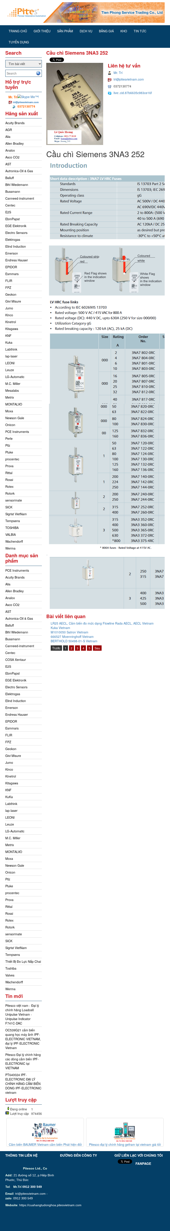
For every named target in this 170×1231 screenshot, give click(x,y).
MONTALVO (13, 404)
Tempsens (12, 521)
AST (8, 164)
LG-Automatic (14, 376)
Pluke (9, 452)
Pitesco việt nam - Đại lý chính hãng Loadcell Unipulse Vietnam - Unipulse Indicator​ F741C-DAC (22, 1014)
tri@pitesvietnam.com (26, 102)
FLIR (8, 280)
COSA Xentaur (15, 659)
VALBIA (10, 534)
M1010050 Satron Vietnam (69, 632)
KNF (8, 335)
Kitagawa (11, 328)
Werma (10, 548)
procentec (12, 459)
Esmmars (12, 274)
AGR (8, 129)
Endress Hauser (16, 260)
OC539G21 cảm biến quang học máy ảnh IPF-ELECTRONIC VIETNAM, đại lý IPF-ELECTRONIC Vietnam (23, 1039)
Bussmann (12, 191)
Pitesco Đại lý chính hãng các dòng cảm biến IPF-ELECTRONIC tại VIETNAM (23, 1061)
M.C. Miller (12, 383)
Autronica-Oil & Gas (19, 171)
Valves (9, 975)
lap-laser (11, 356)
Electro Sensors (16, 232)
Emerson (11, 253)
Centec (10, 205)
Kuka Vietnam (60, 627)
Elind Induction (15, 246)
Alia (7, 136)
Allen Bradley (14, 143)
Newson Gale (14, 418)
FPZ (8, 287)
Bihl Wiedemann (16, 184)
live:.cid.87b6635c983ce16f (133, 93)
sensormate (13, 500)
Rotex (9, 486)
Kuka (8, 342)
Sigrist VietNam (16, 514)
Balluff (9, 178)
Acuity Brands (15, 123)
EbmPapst (12, 219)
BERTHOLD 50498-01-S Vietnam (74, 641)
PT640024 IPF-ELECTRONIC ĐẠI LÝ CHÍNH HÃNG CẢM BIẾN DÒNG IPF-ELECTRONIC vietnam (23, 1084)
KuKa (9, 797)
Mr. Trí (118, 72)
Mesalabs (12, 390)
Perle (9, 438)
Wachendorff (14, 541)
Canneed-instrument (19, 198)
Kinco (9, 315)
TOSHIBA (12, 527)
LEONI (10, 363)
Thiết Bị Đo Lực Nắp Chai (23, 961)
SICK (8, 507)
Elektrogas (12, 239)
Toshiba (10, 968)
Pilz (7, 445)
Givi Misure (13, 301)
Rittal (8, 473)
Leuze (9, 370)
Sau (97, 648)
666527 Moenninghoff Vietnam (72, 636)
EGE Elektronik (15, 226)
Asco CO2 (12, 157)
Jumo (9, 308)
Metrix (9, 397)
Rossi (9, 479)
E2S (8, 212)
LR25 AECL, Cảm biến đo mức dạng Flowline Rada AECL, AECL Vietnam (102, 623)
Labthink (11, 349)
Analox (10, 150)
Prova (9, 466)
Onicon (10, 425)
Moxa (9, 411)
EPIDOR (11, 267)
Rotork (10, 493)
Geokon (10, 294)
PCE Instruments (17, 431)
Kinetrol (10, 322)
